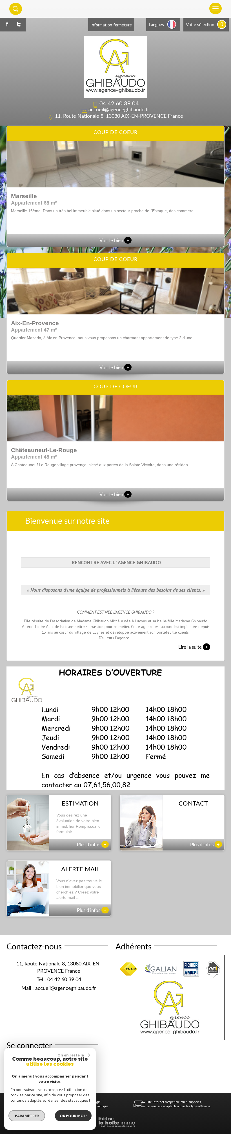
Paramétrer (27, 1115)
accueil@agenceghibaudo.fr (118, 109)
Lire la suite (193, 646)
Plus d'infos (91, 844)
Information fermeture (111, 25)
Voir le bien (114, 240)
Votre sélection (200, 25)
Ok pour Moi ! (73, 1115)
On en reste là (70, 1055)
